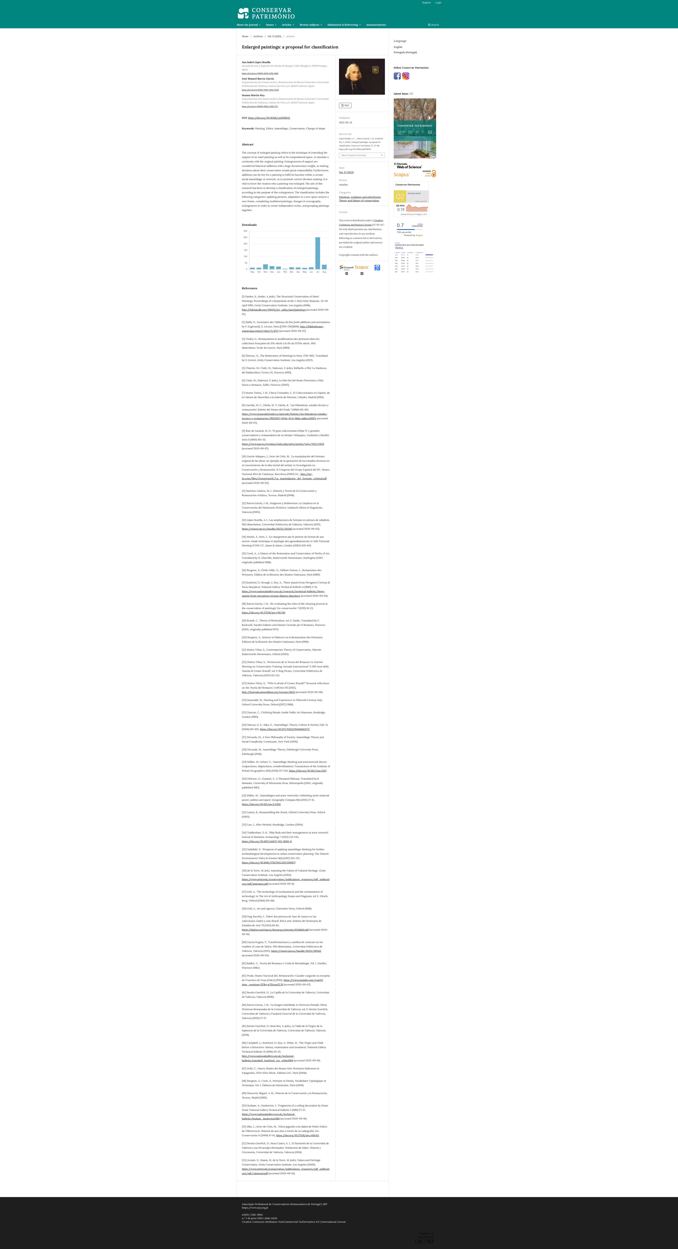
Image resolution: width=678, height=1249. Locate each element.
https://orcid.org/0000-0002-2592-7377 (260, 106)
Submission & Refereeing (343, 24)
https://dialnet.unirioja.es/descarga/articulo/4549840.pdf (275, 929)
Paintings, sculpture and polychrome (360, 197)
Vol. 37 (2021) (274, 36)
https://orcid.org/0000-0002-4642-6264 (260, 90)
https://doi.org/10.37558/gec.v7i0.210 (263, 612)
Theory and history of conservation (359, 200)
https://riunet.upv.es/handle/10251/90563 (296, 951)
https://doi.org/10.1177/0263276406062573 (285, 729)
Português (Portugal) (405, 52)
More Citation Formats (353, 155)
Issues (270, 24)
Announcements (376, 24)
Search (434, 24)
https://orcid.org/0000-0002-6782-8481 (260, 73)
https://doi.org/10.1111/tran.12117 (307, 770)
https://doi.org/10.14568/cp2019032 (269, 117)
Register (426, 2)
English (398, 47)
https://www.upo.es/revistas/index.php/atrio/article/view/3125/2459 (283, 444)
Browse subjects (310, 24)
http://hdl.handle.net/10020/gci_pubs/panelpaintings (274, 309)
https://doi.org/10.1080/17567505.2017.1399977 (268, 862)
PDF (346, 105)
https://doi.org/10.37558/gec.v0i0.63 (297, 1135)
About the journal (247, 24)
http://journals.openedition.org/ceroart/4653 (268, 692)
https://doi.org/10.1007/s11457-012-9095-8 (267, 841)
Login (438, 2)
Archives (258, 36)
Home (245, 36)
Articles (287, 24)
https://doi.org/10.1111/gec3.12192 (261, 804)
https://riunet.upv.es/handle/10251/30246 (267, 528)
